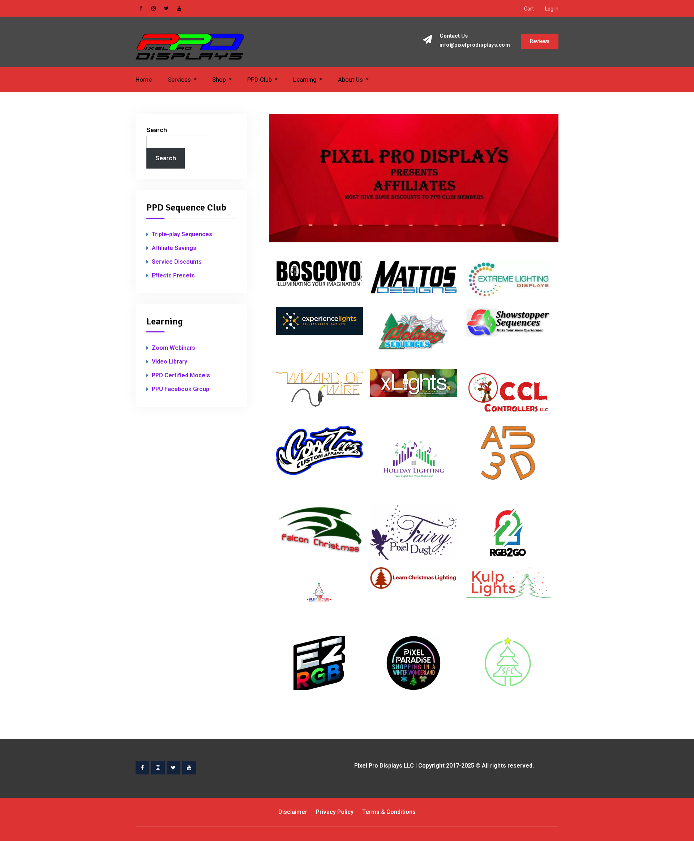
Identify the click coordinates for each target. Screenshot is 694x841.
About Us (350, 79)
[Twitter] (166, 8)
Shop (219, 79)
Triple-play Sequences (182, 234)
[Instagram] (153, 8)
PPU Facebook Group (180, 389)
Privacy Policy (335, 811)
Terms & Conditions (389, 811)
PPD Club (259, 79)
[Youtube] (179, 8)
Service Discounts (177, 261)
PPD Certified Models (181, 375)
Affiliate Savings (174, 248)
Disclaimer (292, 811)
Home (144, 79)
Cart (529, 9)
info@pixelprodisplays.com (475, 45)
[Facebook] (141, 8)
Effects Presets (173, 275)
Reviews (539, 41)
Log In (551, 9)
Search (156, 129)
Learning (305, 79)
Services (179, 79)
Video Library (169, 361)
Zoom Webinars (173, 347)
